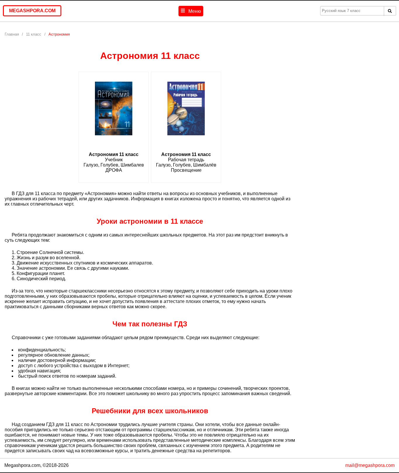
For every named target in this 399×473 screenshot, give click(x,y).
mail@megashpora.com (370, 465)
